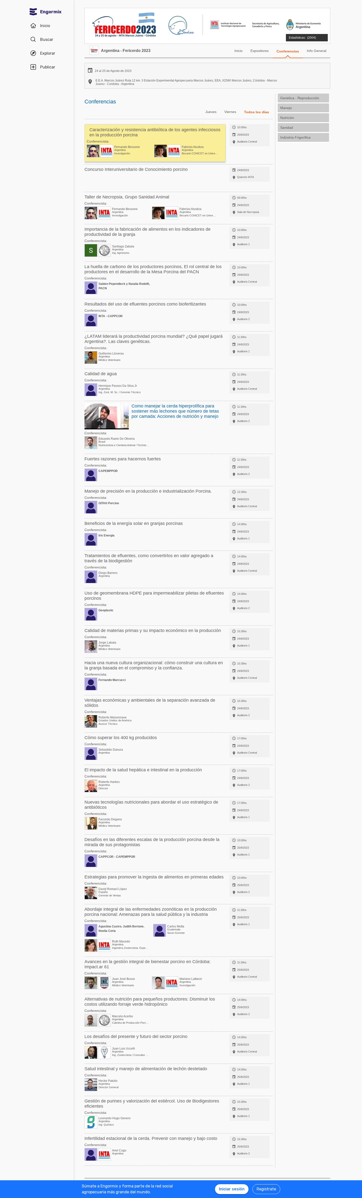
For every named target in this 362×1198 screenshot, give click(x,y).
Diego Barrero (108, 573)
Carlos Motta (175, 926)
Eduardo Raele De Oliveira (117, 438)
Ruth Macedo (121, 941)
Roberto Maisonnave (113, 717)
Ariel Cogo (119, 1150)
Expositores (259, 51)
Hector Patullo (108, 1081)
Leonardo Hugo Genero (115, 1118)
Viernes (230, 112)
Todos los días (256, 112)
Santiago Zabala (123, 246)
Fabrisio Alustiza (193, 147)
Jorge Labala (107, 642)
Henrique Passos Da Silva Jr (118, 386)
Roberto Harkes (109, 782)
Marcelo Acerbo (122, 1016)
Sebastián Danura (111, 749)
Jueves (210, 112)
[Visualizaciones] (306, 35)
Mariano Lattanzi (191, 979)
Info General (316, 51)
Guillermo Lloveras (111, 353)
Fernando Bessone (127, 147)
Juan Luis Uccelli (123, 1048)
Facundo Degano (110, 819)
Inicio (238, 51)
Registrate (266, 1189)
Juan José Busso (123, 979)
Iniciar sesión (232, 1189)
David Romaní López (113, 889)
